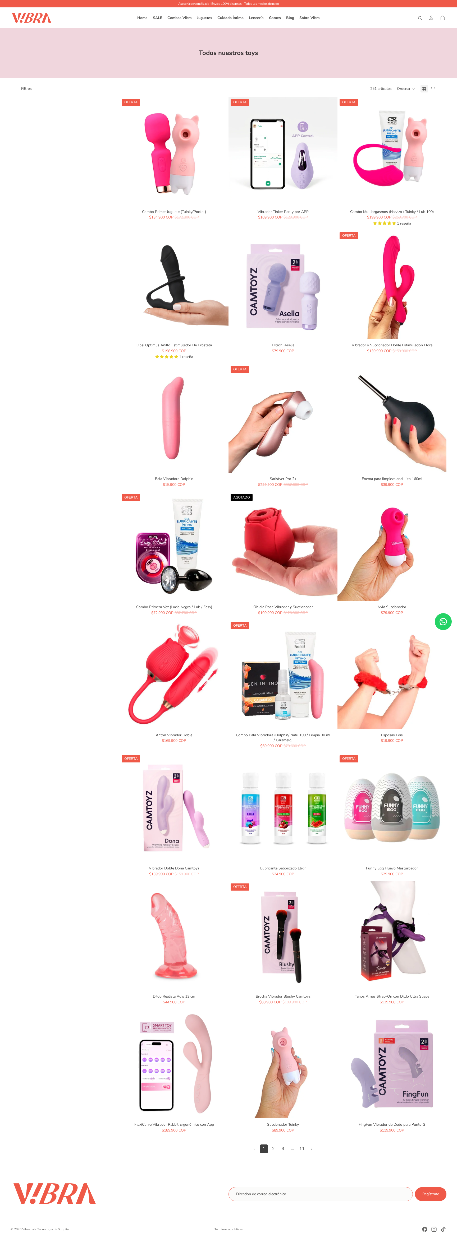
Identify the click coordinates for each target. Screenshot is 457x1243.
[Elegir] (438, 720)
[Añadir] (220, 197)
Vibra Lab (29, 1229)
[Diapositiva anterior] (127, 151)
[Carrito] (443, 18)
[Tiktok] (443, 1229)
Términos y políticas (228, 1229)
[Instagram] (434, 1229)
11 (302, 1149)
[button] (406, 89)
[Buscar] (420, 18)
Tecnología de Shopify (53, 1229)
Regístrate (430, 1194)
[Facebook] (425, 1229)
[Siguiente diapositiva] (221, 151)
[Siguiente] (311, 1148)
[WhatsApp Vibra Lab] (443, 621)
